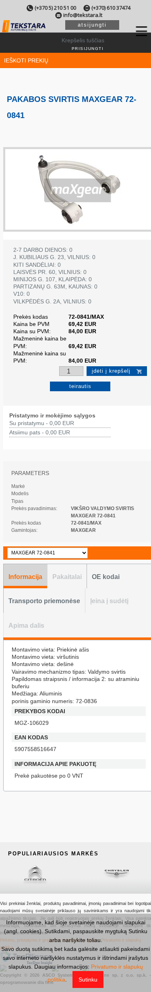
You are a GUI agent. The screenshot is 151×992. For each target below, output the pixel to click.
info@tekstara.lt (82, 15)
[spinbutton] (72, 371)
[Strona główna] (24, 31)
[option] (78, 189)
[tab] (25, 576)
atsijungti (92, 25)
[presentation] (25, 576)
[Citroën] (35, 873)
